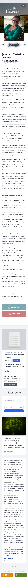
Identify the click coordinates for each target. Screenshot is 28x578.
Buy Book (16, 360)
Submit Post (14, 411)
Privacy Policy (10, 571)
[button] (14, 426)
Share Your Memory (10, 384)
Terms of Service (18, 571)
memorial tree (21, 294)
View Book (7, 360)
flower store (19, 296)
